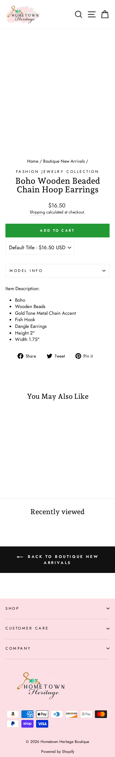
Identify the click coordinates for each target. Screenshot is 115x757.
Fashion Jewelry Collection (57, 171)
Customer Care (27, 628)
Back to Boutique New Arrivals (62, 560)
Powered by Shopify (57, 751)
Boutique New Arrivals (64, 161)
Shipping (37, 212)
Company (18, 648)
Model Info (26, 270)
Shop (12, 608)
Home (32, 161)
